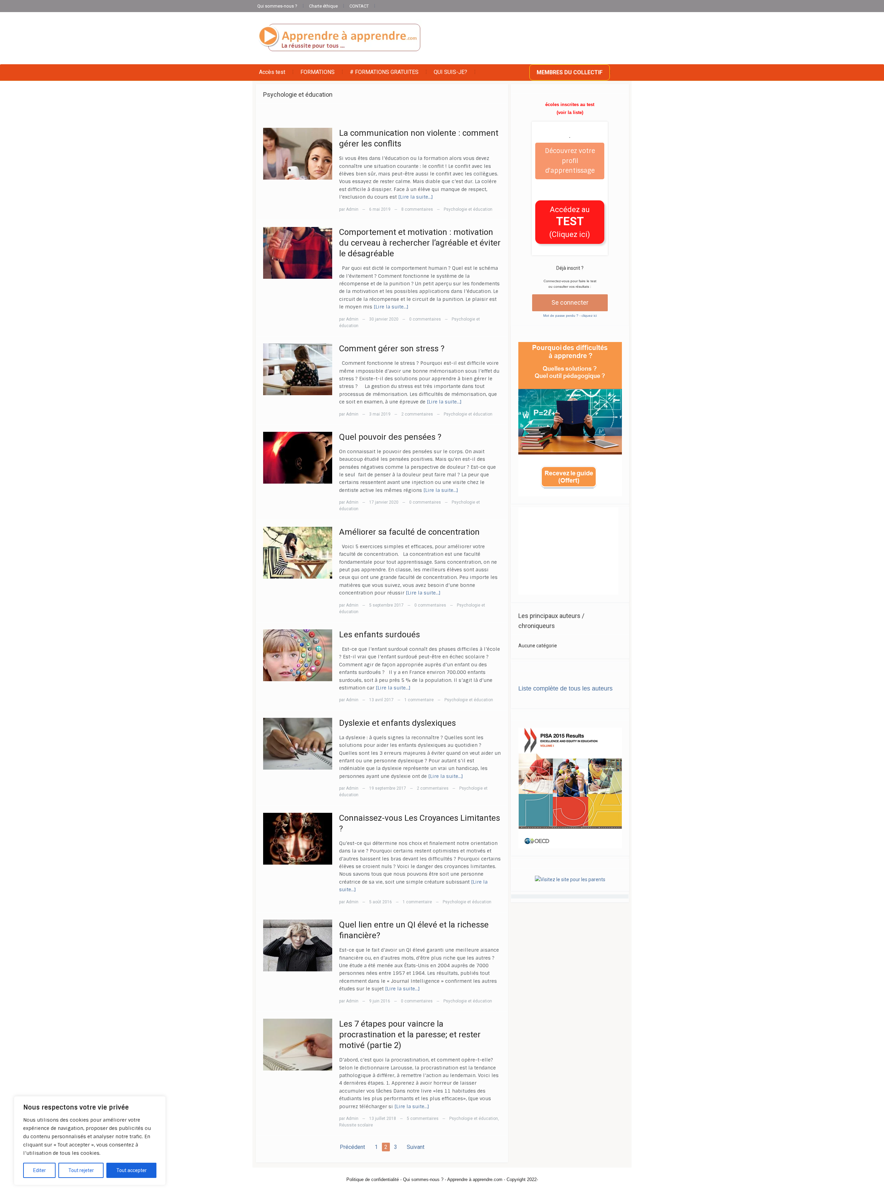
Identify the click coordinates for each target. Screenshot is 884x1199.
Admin (352, 209)
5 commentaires (423, 1118)
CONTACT (359, 6)
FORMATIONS (317, 72)
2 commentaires (417, 414)
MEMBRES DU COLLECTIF (570, 72)
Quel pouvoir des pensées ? (390, 437)
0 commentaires (425, 319)
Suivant (415, 1147)
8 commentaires (417, 209)
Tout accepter (131, 1170)
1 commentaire (419, 699)
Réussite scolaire (356, 1125)
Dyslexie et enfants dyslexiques (397, 723)
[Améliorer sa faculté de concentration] (297, 552)
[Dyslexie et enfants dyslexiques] (297, 743)
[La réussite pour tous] (339, 38)
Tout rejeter (81, 1170)
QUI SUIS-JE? (450, 72)
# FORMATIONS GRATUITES (384, 72)
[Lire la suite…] (415, 197)
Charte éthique (323, 6)
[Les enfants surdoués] (297, 655)
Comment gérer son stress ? (391, 348)
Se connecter (569, 302)
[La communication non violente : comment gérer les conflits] (297, 153)
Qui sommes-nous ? (277, 6)
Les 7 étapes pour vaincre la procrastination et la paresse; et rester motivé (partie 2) (410, 1034)
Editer (39, 1170)
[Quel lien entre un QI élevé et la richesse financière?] (297, 945)
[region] (90, 1140)
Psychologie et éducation (468, 209)
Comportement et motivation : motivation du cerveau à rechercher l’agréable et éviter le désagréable (420, 242)
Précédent (352, 1147)
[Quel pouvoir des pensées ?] (297, 457)
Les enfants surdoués (379, 634)
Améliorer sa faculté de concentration (409, 532)
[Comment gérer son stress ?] (297, 369)
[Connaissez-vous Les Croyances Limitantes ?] (297, 838)
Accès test (272, 72)
